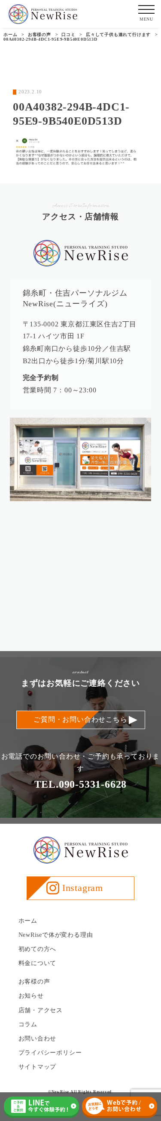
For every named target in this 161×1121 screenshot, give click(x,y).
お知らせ (31, 995)
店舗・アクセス (40, 1010)
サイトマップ (37, 1067)
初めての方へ (37, 949)
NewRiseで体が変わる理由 (55, 935)
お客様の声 (34, 981)
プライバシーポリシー (50, 1052)
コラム (27, 1024)
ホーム (27, 921)
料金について (37, 963)
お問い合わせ (37, 1038)
